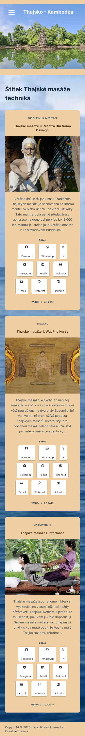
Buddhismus (35, 118)
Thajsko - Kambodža (48, 12)
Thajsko (42, 323)
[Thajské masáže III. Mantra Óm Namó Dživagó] (42, 164)
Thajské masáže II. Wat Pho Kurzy (42, 331)
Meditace (51, 118)
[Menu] (11, 12)
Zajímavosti (42, 524)
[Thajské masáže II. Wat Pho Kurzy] (42, 366)
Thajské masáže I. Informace (42, 533)
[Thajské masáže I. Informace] (42, 567)
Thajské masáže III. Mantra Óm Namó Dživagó (42, 128)
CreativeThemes (16, 731)
